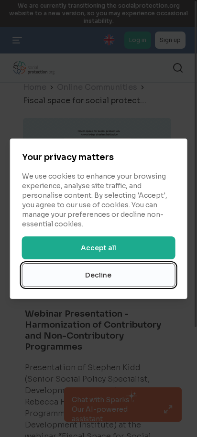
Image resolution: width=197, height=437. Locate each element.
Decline (98, 275)
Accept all (98, 248)
